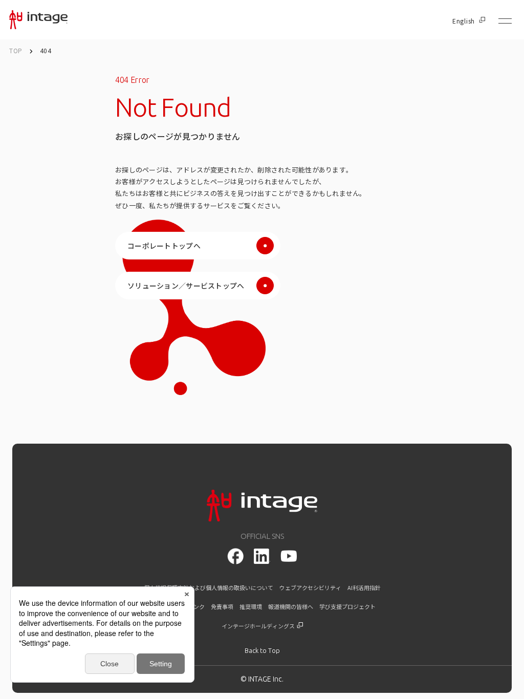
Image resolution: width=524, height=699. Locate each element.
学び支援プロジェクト (347, 606)
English (463, 21)
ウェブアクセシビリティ (310, 588)
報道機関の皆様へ (290, 606)
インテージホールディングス (259, 626)
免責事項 (222, 606)
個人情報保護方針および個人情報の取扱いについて (208, 588)
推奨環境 (250, 606)
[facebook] (235, 556)
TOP (16, 50)
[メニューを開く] (505, 21)
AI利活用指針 (364, 588)
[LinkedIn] (262, 556)
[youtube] (288, 556)
